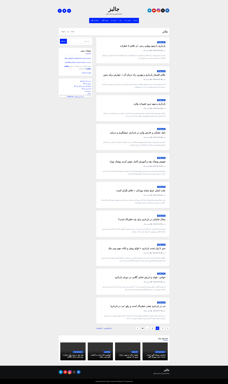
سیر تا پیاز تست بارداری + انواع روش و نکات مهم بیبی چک (136, 248)
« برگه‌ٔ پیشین (108, 328)
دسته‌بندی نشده (160, 352)
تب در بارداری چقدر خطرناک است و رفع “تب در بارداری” (137, 306)
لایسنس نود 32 (86, 89)
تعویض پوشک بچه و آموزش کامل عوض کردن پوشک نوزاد (137, 162)
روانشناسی (107, 352)
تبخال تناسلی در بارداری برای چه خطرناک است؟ (141, 219)
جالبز (114, 9)
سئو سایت (88, 91)
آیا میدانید (134, 352)
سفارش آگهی (94, 20)
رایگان (89, 94)
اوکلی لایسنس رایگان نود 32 (82, 86)
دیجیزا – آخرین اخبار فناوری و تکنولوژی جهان (77, 58)
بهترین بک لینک (86, 72)
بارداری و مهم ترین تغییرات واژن (149, 104)
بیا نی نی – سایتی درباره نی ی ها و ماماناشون (78, 62)
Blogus (119, 381)
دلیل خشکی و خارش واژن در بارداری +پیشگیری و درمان (137, 133)
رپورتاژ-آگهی (105, 20)
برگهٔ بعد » (99, 328)
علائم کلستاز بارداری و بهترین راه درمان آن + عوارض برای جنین (134, 75)
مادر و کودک (161, 42)
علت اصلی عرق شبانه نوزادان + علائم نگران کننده (140, 190)
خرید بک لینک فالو (85, 81)
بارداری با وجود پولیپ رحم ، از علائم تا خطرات (142, 46)
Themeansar (128, 381)
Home (136, 20)
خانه (120, 20)
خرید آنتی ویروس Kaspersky (75, 96)
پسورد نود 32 (87, 83)
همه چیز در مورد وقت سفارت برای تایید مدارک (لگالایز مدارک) (73, 357)
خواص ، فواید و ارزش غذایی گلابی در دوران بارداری (140, 277)
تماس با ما (127, 20)
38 (142, 328)
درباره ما (114, 20)
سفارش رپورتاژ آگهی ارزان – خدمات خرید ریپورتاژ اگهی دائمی (155, 357)
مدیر (164, 50)
